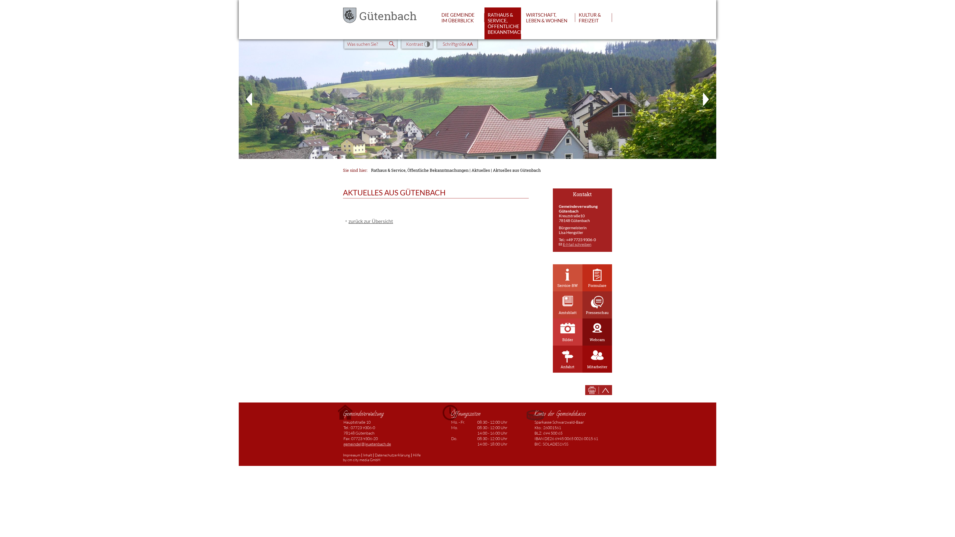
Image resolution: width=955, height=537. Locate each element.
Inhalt (367, 455)
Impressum (351, 455)
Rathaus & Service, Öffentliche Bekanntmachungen (504, 23)
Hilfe (417, 455)
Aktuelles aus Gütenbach (517, 170)
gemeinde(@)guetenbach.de (367, 444)
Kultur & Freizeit (590, 17)
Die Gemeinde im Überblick (458, 17)
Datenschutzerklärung (392, 455)
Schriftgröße (458, 44)
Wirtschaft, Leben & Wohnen (546, 17)
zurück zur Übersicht (370, 221)
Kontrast (414, 44)
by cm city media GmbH (361, 459)
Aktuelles (481, 170)
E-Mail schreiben (577, 244)
